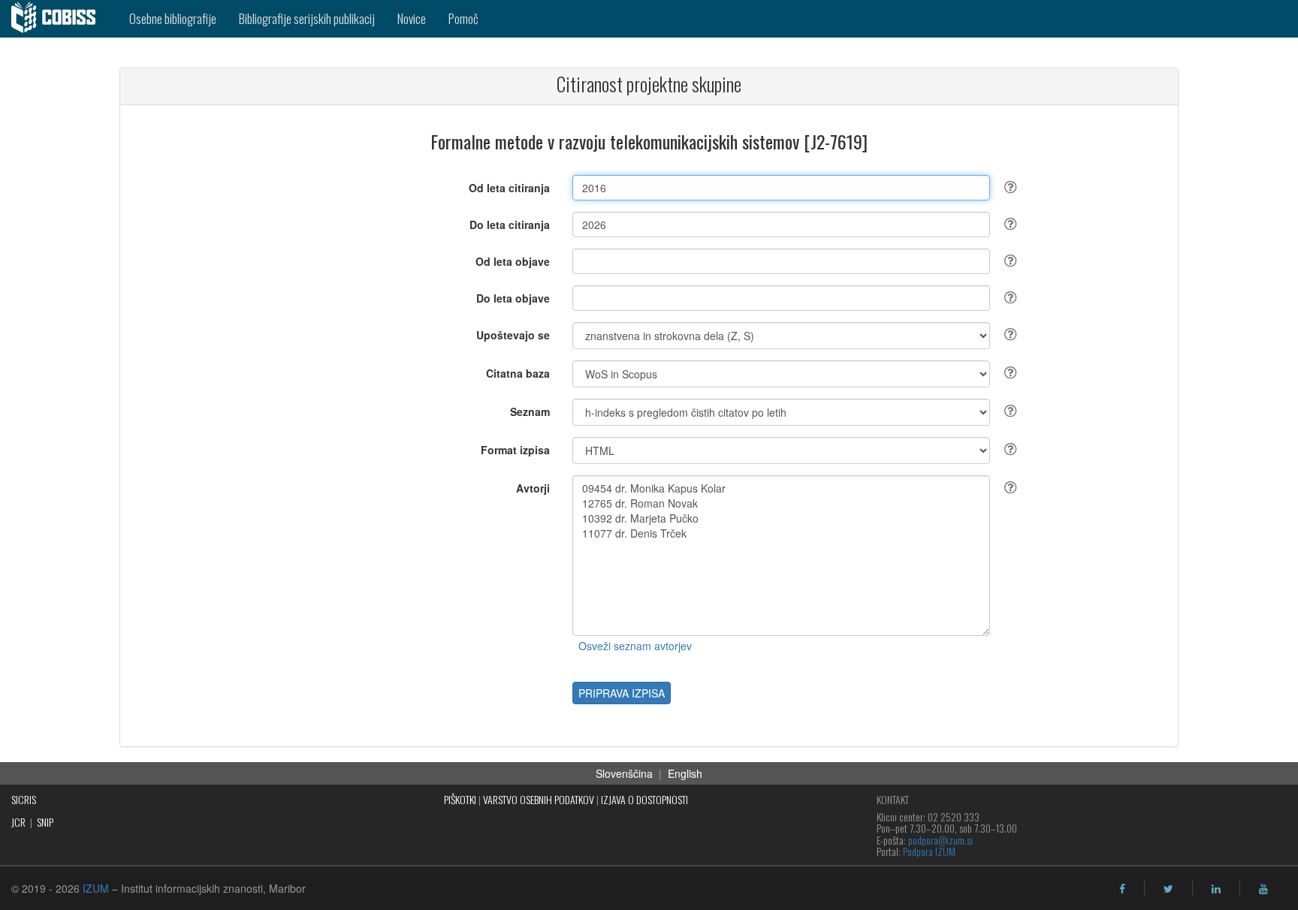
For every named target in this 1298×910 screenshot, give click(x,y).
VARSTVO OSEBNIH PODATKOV (538, 799)
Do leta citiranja (509, 224)
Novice (411, 18)
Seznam (530, 411)
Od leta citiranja (509, 187)
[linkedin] (1216, 889)
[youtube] (1263, 889)
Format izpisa (515, 449)
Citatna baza (518, 373)
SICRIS (23, 799)
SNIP (45, 822)
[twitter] (1168, 889)
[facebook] (1122, 889)
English (685, 773)
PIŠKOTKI (460, 799)
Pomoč (463, 18)
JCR (18, 822)
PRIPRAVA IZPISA (621, 693)
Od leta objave (512, 261)
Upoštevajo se (513, 334)
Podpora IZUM (929, 851)
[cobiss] (59, 19)
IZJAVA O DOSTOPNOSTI (644, 799)
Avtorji (533, 488)
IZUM (96, 888)
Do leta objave (513, 298)
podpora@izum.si (940, 840)
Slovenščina (624, 773)
